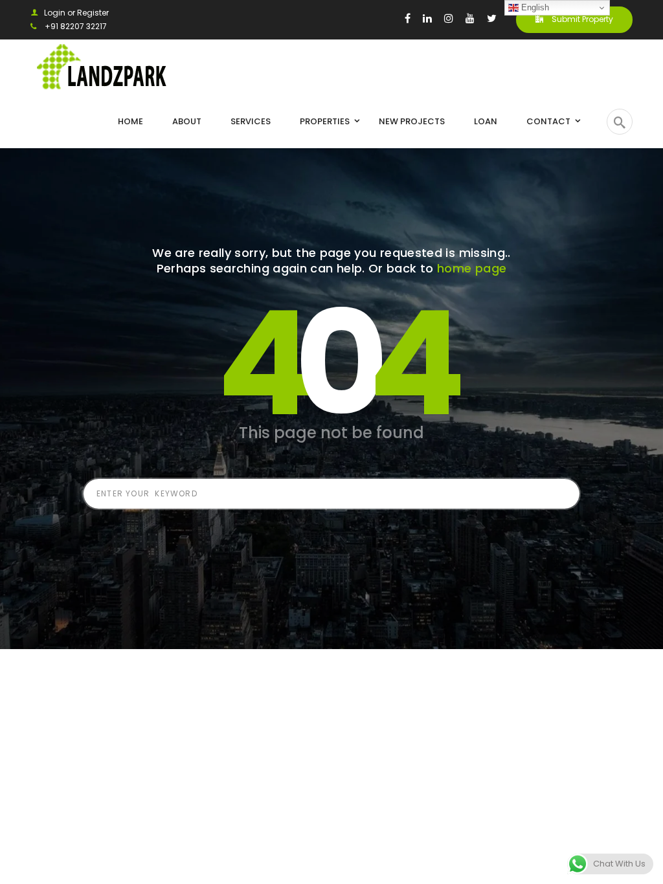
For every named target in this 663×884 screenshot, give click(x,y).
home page (471, 268)
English (534, 7)
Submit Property (581, 19)
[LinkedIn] (427, 18)
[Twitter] (492, 18)
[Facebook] (407, 18)
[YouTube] (470, 18)
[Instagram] (448, 18)
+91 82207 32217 (75, 26)
